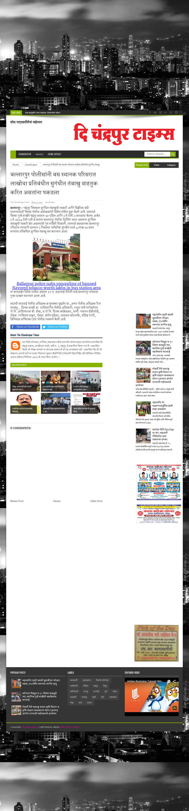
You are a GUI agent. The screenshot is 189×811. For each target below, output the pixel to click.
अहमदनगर (87, 680)
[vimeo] (159, 112)
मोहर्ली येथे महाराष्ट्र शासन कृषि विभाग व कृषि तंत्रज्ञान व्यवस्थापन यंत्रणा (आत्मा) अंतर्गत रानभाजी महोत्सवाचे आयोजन (155, 377)
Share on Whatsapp (88, 327)
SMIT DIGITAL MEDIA (70, 727)
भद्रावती (73, 697)
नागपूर (86, 691)
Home (57, 501)
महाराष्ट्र (84, 697)
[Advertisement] (88, 55)
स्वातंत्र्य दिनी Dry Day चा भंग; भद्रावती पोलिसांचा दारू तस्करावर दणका (163, 435)
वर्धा (80, 703)
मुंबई (94, 697)
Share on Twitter (57, 327)
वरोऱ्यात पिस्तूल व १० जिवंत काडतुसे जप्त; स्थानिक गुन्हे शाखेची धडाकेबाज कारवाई (162, 347)
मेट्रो (102, 697)
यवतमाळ (113, 697)
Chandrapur (24, 154)
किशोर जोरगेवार (102, 680)
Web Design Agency (29, 727)
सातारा (89, 703)
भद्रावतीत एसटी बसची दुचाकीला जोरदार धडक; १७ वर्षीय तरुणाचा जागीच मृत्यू (162, 320)
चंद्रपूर (95, 686)
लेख (71, 703)
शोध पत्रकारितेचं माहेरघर (26, 122)
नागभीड (96, 691)
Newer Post (17, 501)
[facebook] (149, 112)
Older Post (96, 501)
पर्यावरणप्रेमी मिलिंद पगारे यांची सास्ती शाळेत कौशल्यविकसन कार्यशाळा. (50, 112)
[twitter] (154, 112)
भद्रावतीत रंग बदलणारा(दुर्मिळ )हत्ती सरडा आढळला (162, 406)
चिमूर (105, 686)
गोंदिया (85, 686)
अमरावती (73, 680)
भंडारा (115, 691)
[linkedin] (175, 112)
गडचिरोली (74, 686)
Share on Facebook (28, 327)
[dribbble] (170, 112)
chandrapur (50, 202)
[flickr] (165, 112)
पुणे (106, 691)
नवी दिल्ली (74, 691)
